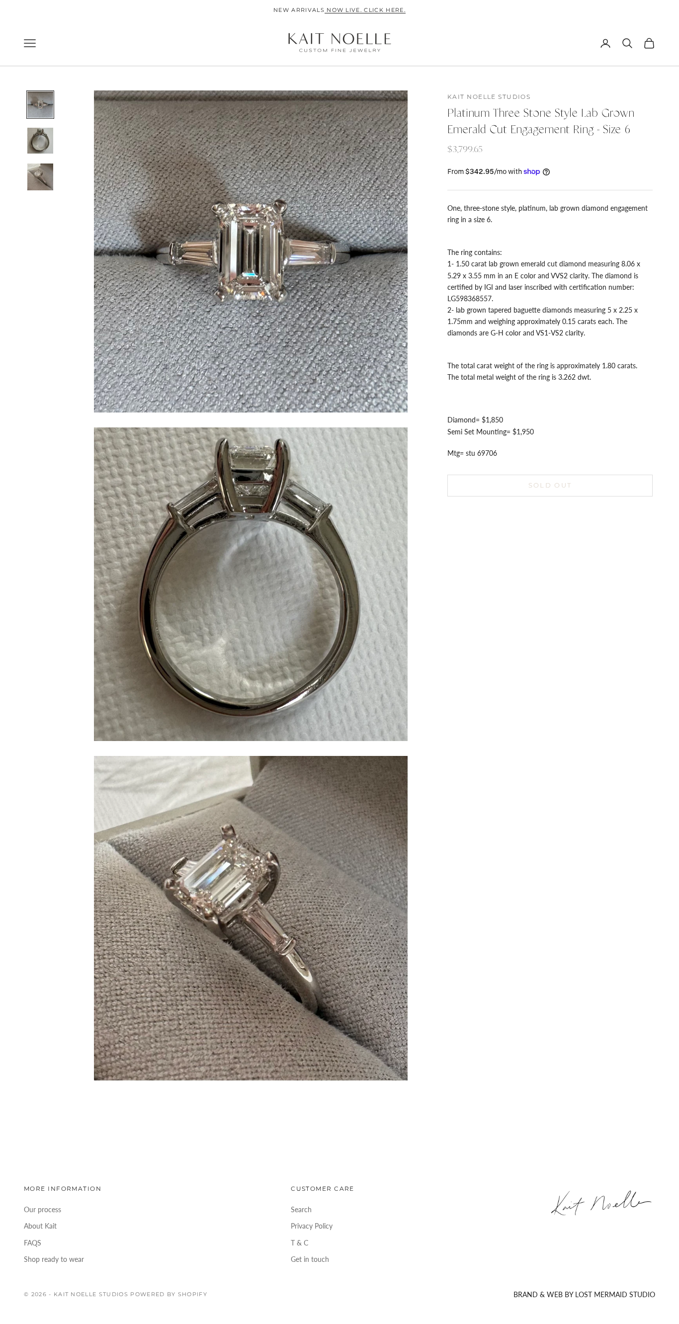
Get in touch (310, 1259)
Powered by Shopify (168, 1294)
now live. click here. (365, 9)
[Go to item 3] (40, 177)
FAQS (32, 1243)
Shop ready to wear (54, 1259)
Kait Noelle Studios (488, 96)
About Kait (40, 1226)
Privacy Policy (312, 1226)
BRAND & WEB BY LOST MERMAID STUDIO (584, 1294)
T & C (299, 1243)
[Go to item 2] (40, 141)
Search (301, 1209)
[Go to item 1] (40, 104)
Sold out (550, 485)
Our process (42, 1209)
